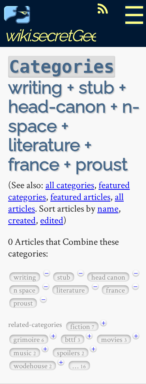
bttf (72, 339)
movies (114, 339)
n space (24, 290)
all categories (69, 184)
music (24, 352)
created (22, 220)
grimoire (28, 339)
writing (24, 277)
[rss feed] (102, 8)
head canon (108, 277)
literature (70, 290)
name (107, 208)
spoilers (70, 352)
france (115, 290)
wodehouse (32, 365)
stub (63, 277)
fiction (82, 326)
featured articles (80, 196)
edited (51, 220)
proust (23, 303)
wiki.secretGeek (55, 35)
